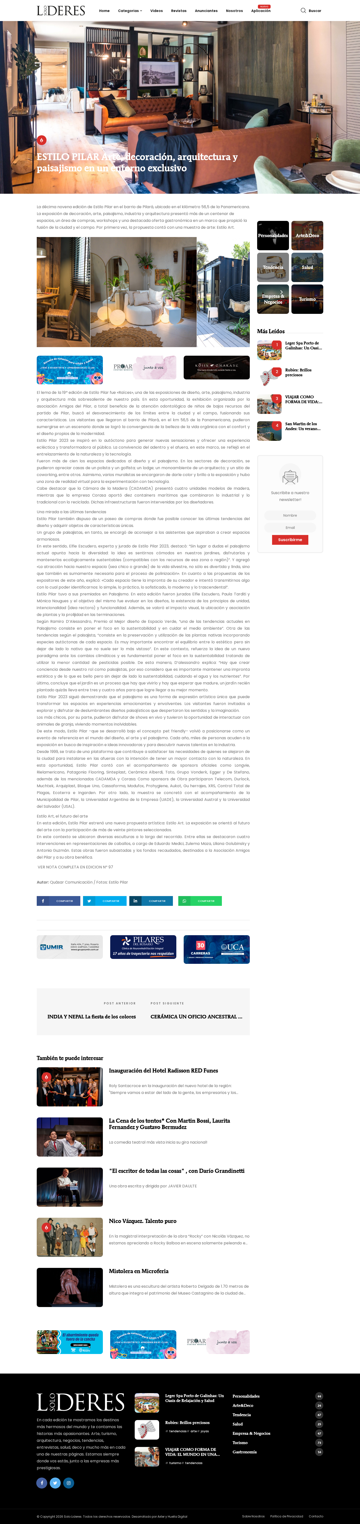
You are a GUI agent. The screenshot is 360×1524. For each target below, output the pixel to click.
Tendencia (277, 1414)
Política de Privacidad (286, 1516)
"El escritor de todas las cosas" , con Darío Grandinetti (177, 1171)
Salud (277, 1424)
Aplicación (261, 10)
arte (194, 1431)
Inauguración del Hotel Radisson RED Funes (163, 1070)
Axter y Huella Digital (172, 1516)
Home (104, 10)
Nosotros (234, 10)
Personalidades (277, 1396)
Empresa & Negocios (277, 1433)
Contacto (316, 1516)
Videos (156, 10)
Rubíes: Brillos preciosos (298, 372)
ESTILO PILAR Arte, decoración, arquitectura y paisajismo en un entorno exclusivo (137, 162)
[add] (70, 369)
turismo (175, 1463)
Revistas (179, 10)
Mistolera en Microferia (138, 1271)
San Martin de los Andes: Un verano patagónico (301, 426)
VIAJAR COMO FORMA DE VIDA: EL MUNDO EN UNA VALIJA (302, 399)
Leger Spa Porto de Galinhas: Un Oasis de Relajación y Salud (304, 346)
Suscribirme (290, 540)
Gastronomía (277, 1451)
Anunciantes (206, 10)
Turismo (277, 1442)
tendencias (178, 1431)
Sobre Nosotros (253, 1516)
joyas (205, 1431)
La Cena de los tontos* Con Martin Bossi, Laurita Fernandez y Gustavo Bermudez (169, 1123)
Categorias (128, 10)
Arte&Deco (277, 1405)
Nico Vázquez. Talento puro (143, 1221)
